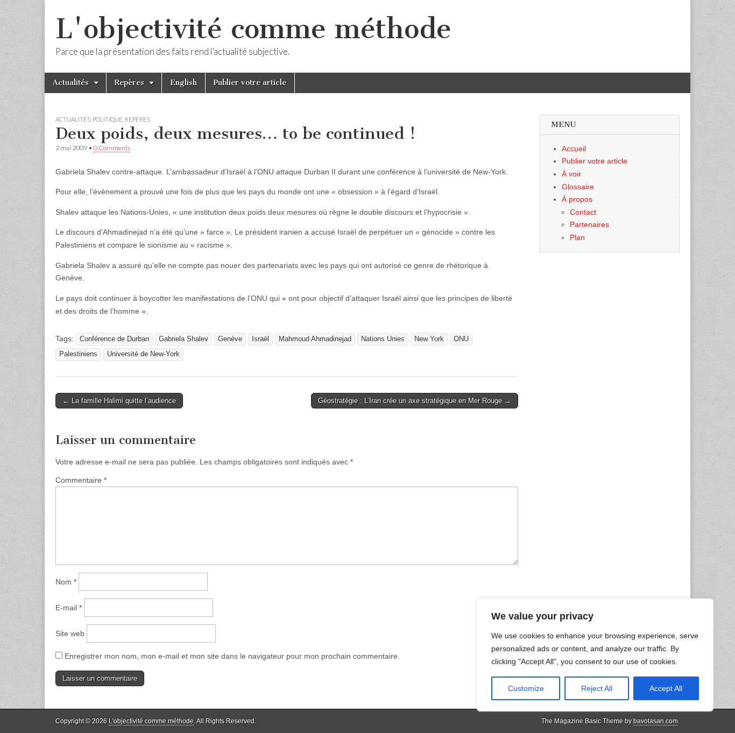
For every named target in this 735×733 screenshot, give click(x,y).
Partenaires (589, 224)
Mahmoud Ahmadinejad (315, 339)
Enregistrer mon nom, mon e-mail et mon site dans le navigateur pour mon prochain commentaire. (232, 656)
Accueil (574, 148)
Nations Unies (383, 339)
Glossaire (578, 186)
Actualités (71, 82)
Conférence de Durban (114, 339)
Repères (129, 82)
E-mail (68, 607)
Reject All (596, 688)
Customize (526, 688)
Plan (577, 237)
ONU (461, 339)
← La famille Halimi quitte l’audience (119, 401)
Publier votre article (250, 82)
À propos (577, 199)
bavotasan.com (655, 721)
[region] (595, 654)
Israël (260, 339)
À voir (571, 174)
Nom (65, 581)
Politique (108, 119)
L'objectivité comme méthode (253, 28)
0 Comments (112, 148)
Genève (230, 339)
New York (429, 339)
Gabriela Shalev (183, 339)
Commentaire (81, 480)
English (183, 82)
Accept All (665, 688)
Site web (69, 633)
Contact (583, 212)
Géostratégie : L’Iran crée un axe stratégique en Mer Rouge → (414, 401)
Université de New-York (143, 354)
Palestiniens (78, 354)
